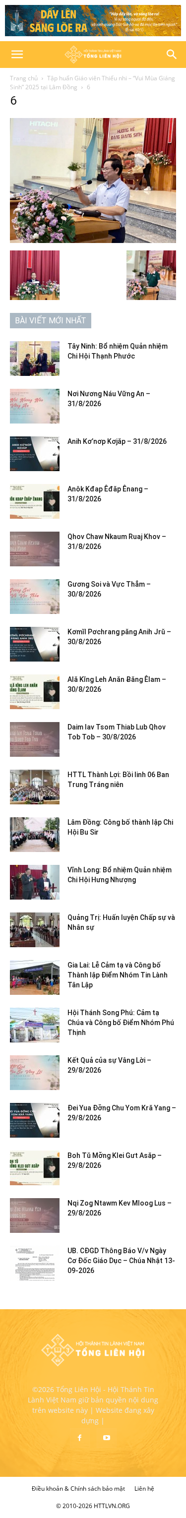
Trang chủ (24, 78)
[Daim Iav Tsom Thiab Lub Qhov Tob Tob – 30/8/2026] (35, 739)
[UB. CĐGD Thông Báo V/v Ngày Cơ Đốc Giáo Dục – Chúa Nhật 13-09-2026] (35, 1263)
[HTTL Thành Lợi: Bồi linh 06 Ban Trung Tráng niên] (35, 787)
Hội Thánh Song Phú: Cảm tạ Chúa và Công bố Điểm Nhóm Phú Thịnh (120, 1022)
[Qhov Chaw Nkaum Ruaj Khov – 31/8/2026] (35, 549)
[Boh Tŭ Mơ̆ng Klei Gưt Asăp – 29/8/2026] (35, 1168)
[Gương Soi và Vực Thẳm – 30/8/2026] (35, 596)
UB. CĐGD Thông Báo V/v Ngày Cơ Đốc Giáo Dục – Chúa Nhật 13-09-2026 (121, 1261)
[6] (93, 240)
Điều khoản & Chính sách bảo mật (78, 1488)
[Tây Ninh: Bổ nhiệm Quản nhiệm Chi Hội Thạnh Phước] (35, 358)
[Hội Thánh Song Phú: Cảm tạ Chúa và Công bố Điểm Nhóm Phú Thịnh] (35, 1025)
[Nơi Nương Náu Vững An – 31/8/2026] (35, 406)
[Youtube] (107, 1438)
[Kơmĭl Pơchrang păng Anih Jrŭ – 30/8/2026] (35, 644)
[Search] (172, 54)
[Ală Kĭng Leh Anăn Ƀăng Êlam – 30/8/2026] (35, 691)
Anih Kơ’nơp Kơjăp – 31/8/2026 (117, 441)
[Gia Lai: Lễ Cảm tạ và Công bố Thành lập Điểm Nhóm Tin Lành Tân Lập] (35, 977)
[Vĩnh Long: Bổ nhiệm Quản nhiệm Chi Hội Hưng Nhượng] (35, 882)
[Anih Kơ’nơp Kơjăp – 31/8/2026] (35, 453)
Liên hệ (144, 1488)
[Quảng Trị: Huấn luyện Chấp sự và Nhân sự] (35, 929)
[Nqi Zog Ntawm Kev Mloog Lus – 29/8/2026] (35, 1215)
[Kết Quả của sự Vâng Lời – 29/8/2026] (35, 1072)
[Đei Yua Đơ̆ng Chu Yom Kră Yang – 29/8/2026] (35, 1120)
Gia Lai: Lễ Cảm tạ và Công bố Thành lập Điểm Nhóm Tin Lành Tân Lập (117, 975)
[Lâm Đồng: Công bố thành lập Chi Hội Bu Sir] (35, 834)
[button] (17, 54)
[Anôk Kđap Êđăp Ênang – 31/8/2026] (35, 501)
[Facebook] (80, 1438)
